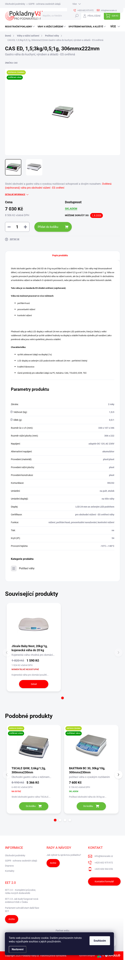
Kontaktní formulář (104, 881)
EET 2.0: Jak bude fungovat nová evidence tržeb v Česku (21, 900)
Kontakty (9, 871)
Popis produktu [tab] (60, 255)
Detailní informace (15, 194)
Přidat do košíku (48, 227)
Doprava (9, 865)
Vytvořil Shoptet (87, 955)
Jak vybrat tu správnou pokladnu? (64, 855)
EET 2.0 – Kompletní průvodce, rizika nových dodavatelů (20, 892)
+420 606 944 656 (104, 869)
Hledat (76, 15)
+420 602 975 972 (104, 862)
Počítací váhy (27, 568)
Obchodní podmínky (15, 4)
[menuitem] (20, 26)
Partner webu (62, 930)
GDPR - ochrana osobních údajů (44, 4)
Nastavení (17, 949)
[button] (62, 698)
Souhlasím (100, 940)
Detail (34, 684)
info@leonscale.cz (104, 856)
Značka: (11, 63)
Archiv (53, 863)
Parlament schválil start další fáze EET (22, 909)
